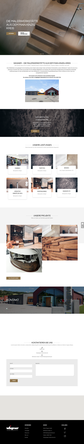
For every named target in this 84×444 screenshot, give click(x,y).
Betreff (11, 363)
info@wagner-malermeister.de (41, 77)
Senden (14, 380)
